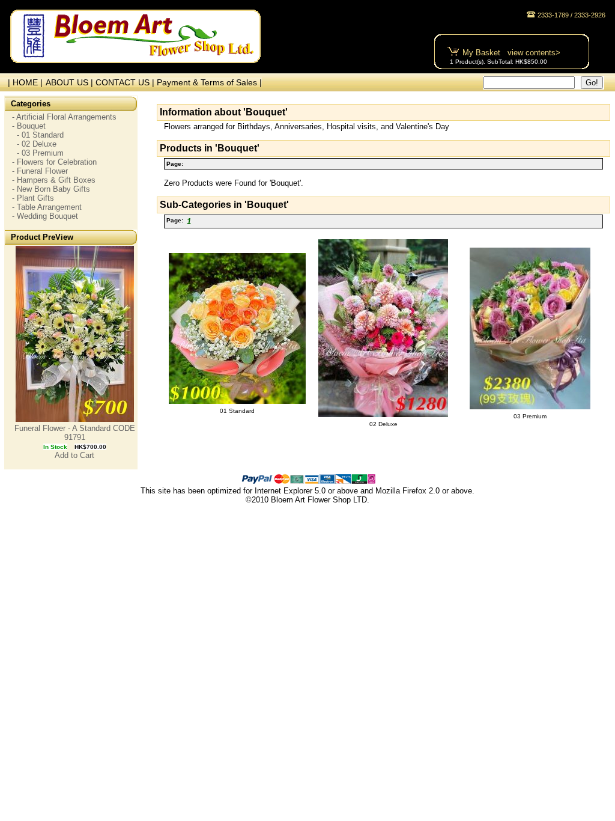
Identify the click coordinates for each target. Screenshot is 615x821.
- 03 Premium (38, 152)
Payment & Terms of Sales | (209, 82)
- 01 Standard (38, 134)
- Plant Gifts (33, 198)
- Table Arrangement (47, 207)
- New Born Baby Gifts (51, 189)
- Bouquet (29, 125)
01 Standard (237, 410)
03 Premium (530, 416)
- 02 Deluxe (34, 143)
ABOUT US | (70, 82)
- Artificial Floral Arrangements (64, 116)
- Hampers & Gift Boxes (53, 180)
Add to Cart (74, 455)
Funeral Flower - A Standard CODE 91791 (74, 433)
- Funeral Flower (40, 170)
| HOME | (23, 82)
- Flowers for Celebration (54, 161)
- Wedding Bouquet (45, 216)
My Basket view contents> (511, 52)
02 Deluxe (383, 424)
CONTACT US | (126, 82)
